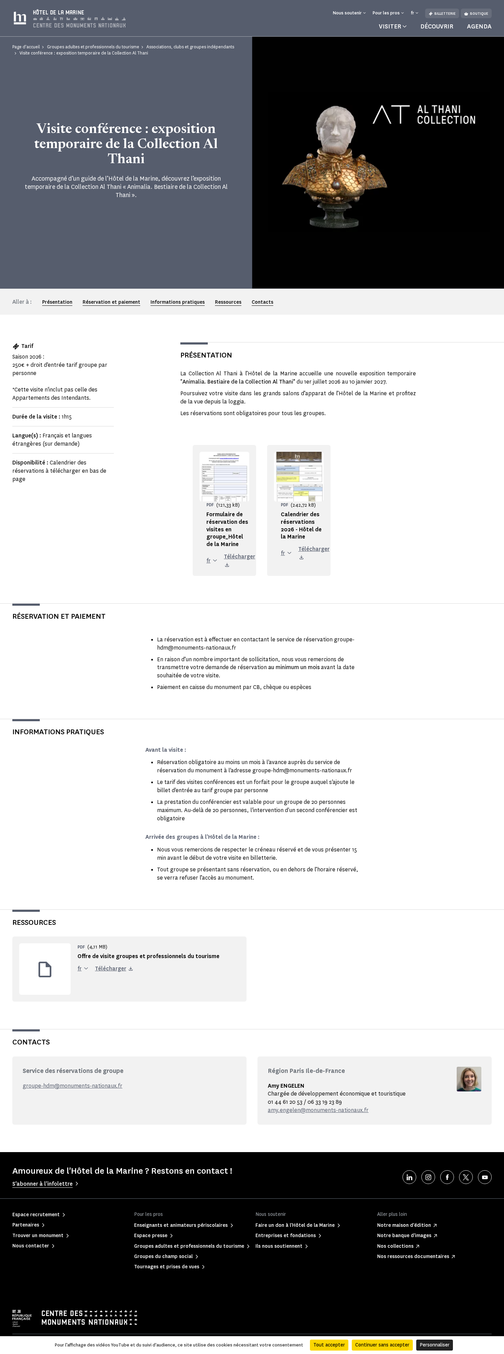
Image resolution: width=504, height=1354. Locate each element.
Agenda (479, 26)
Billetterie (445, 13)
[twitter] (466, 1177)
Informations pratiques (178, 302)
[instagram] (428, 1177)
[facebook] (447, 1177)
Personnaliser (434, 1345)
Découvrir (436, 26)
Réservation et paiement (111, 302)
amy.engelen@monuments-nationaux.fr (318, 1110)
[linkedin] (409, 1177)
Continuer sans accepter (382, 1345)
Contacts (262, 302)
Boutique (479, 13)
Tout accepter (329, 1345)
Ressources (228, 302)
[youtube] (485, 1177)
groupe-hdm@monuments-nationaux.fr (72, 1085)
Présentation (57, 302)
